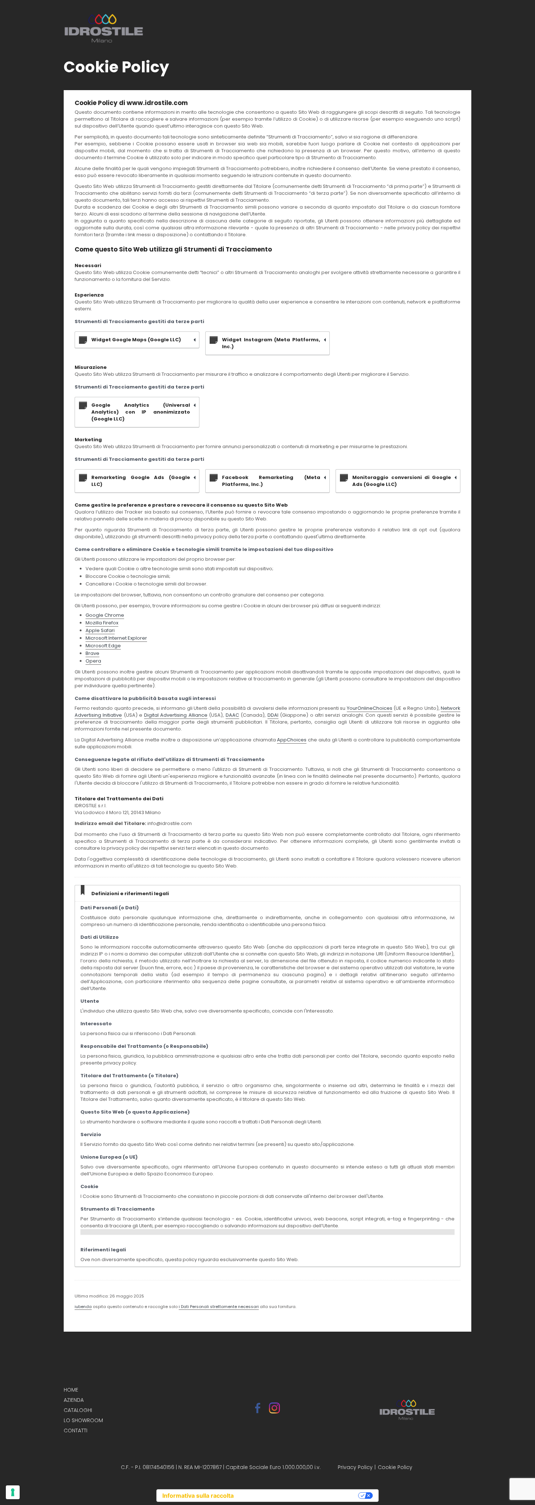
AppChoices (291, 739)
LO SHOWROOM (83, 1420)
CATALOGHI (78, 1410)
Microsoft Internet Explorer (116, 638)
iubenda (83, 1306)
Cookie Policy (395, 1467)
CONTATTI (75, 1430)
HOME (71, 1389)
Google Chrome (105, 615)
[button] (456, 28)
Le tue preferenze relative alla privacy (299, 1495)
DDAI (273, 715)
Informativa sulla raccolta (198, 1495)
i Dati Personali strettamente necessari (219, 1306)
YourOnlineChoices (369, 708)
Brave (92, 653)
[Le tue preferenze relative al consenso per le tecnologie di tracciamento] (13, 1492)
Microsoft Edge (103, 645)
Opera (93, 660)
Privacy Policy (355, 1467)
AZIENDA (74, 1400)
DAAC (232, 715)
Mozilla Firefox (102, 622)
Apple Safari (100, 630)
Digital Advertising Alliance (175, 715)
